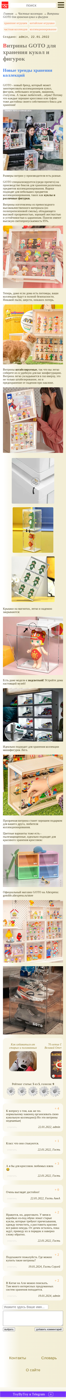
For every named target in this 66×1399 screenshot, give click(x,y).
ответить (12, 1127)
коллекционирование (43, 29)
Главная (8, 13)
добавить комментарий (49, 1329)
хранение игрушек (15, 23)
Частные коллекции (30, 13)
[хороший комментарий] (57, 1108)
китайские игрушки (42, 23)
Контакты (17, 1358)
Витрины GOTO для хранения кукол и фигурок (31, 15)
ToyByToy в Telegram (29, 1394)
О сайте (33, 1370)
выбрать (9, 1329)
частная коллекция (15, 29)
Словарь (49, 1358)
